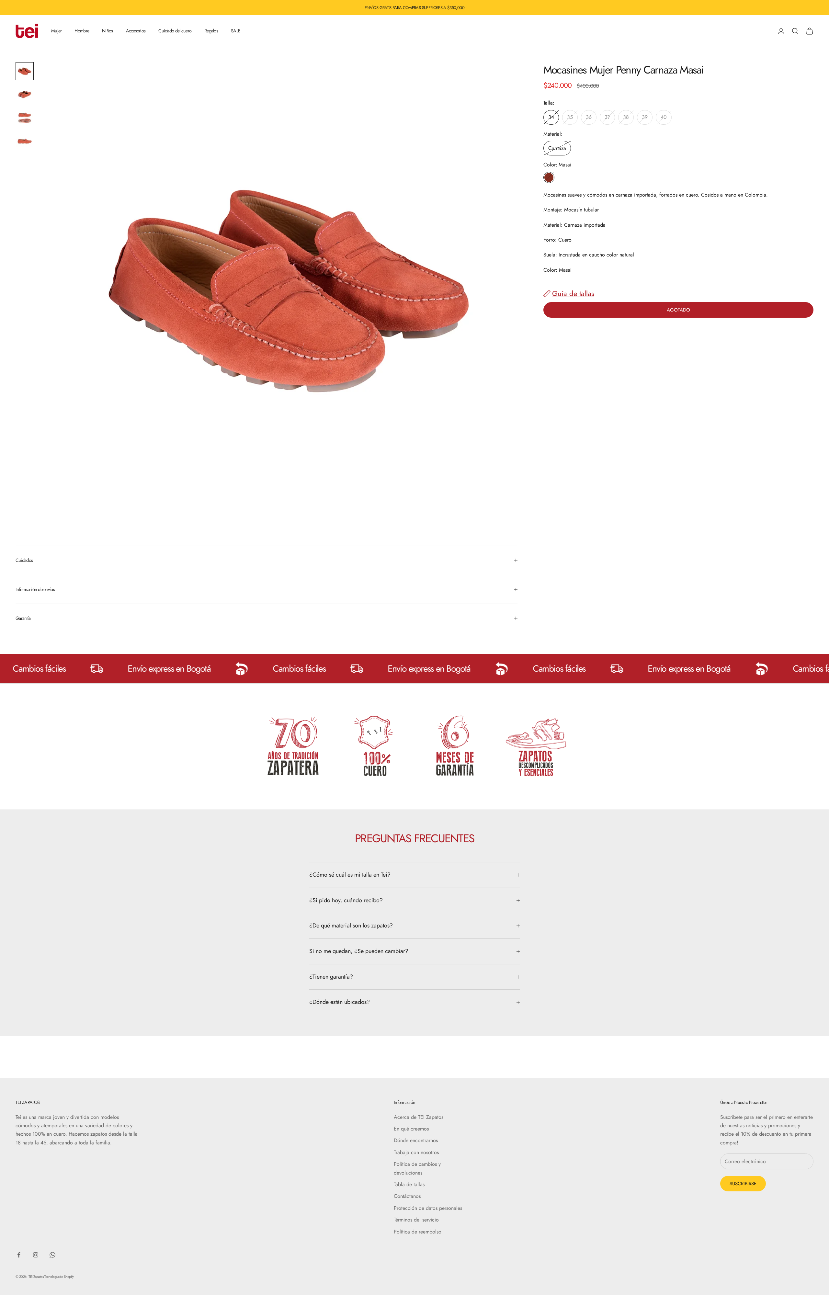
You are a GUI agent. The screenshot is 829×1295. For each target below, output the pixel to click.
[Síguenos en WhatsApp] (52, 1255)
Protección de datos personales (428, 1208)
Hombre (81, 31)
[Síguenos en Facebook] (19, 1255)
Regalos (211, 31)
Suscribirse (743, 1183)
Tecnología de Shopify (59, 1276)
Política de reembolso (417, 1231)
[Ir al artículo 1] (25, 71)
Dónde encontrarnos (416, 1140)
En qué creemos (411, 1128)
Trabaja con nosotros (416, 1152)
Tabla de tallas (409, 1184)
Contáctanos (407, 1196)
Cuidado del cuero (174, 31)
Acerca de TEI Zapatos (418, 1117)
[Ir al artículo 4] (25, 141)
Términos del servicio (416, 1219)
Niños (107, 31)
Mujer (56, 31)
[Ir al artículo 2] (25, 94)
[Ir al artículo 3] (25, 118)
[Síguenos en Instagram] (35, 1255)
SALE (235, 31)
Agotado (678, 309)
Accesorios (136, 31)
